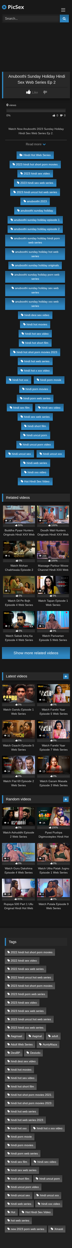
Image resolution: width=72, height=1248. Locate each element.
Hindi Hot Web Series (37, 155)
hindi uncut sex (21, 453)
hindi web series (37, 463)
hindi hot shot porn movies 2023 (37, 352)
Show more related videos (36, 653)
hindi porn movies (37, 389)
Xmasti (58, 1229)
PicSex (15, 7)
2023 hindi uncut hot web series (37, 192)
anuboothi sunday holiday (37, 210)
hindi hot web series (36, 361)
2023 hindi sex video (37, 173)
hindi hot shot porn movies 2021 (31, 1094)
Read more (34, 144)
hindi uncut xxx (52, 453)
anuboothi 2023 (37, 201)
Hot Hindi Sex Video (36, 481)
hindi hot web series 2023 (27, 1120)
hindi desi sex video (36, 315)
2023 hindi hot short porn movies (37, 164)
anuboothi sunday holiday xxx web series (37, 303)
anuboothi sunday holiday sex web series (37, 290)
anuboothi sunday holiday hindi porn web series (37, 240)
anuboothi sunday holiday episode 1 (37, 219)
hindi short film (37, 426)
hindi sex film (21, 407)
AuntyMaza (50, 1044)
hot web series (20, 1220)
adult (55, 1036)
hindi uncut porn (37, 435)
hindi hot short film (36, 342)
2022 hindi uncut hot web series (31, 977)
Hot (13, 1212)
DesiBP (15, 1052)
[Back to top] (59, 1236)
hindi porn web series (36, 398)
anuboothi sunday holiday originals (37, 265)
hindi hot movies (37, 324)
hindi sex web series (37, 416)
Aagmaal (16, 1036)
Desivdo (35, 1052)
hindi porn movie (50, 379)
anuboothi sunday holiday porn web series (36, 277)
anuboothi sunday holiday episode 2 (37, 229)
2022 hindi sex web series (27, 968)
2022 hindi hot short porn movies (31, 952)
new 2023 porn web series (27, 1229)
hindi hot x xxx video (37, 370)
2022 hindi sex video (24, 960)
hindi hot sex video (37, 333)
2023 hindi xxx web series (27, 1027)
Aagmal (37, 1036)
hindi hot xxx (20, 379)
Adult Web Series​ (22, 1044)
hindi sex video (51, 407)
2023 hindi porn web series (28, 994)
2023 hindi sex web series (36, 182)
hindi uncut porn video (37, 444)
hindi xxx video (37, 472)
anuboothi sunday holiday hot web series (36, 254)
